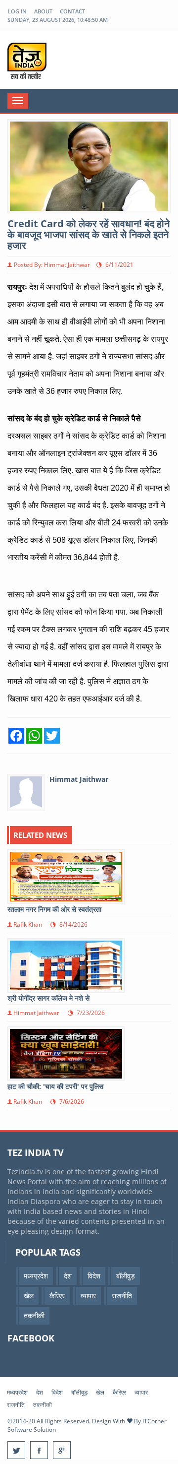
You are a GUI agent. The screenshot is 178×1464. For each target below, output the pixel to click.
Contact (72, 11)
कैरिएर (119, 1392)
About (43, 11)
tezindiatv (38, 61)
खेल (100, 1392)
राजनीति (16, 1404)
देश (39, 1392)
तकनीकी (42, 1404)
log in (17, 11)
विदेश (57, 1392)
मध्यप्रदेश (17, 1392)
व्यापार (141, 1392)
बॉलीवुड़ (79, 1392)
